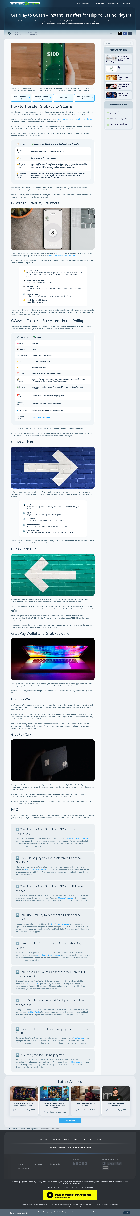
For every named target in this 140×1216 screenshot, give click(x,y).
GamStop (76, 1183)
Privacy (35, 1160)
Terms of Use (36, 1212)
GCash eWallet (62, 98)
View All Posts (70, 1121)
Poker (84, 1139)
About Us (53, 1160)
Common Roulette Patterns (117, 112)
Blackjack (75, 1139)
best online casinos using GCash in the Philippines (75, 119)
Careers (87, 1187)
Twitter (120, 33)
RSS (85, 1163)
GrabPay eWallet (33, 1012)
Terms (19, 1160)
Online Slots (56, 1139)
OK (127, 1212)
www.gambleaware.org (119, 1163)
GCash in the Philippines (41, 417)
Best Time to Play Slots (118, 119)
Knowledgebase (32, 1129)
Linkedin (82, 1163)
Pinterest (80, 1163)
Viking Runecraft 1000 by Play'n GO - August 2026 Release (54, 1105)
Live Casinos (126, 4)
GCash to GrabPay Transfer (41, 98)
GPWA (105, 1167)
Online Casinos (44, 1139)
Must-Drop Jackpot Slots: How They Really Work (24, 1104)
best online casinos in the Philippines (62, 255)
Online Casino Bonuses (57, 1147)
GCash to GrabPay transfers (35, 869)
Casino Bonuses (112, 4)
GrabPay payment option (60, 924)
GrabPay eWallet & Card (83, 98)
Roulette (66, 1139)
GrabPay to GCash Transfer (20, 98)
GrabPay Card (78, 1038)
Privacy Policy (47, 1212)
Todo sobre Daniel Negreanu (116, 1104)
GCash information (78, 1062)
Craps (91, 1139)
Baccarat (98, 1139)
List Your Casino (55, 1164)
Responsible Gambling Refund (118, 125)
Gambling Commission (111, 1164)
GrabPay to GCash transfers (77, 838)
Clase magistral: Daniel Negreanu (85, 1104)
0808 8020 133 (114, 1182)
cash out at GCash (33, 983)
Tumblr (130, 33)
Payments (98, 4)
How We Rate (37, 1164)
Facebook (125, 33)
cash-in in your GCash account (48, 955)
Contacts (20, 1164)
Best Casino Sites (83, 4)
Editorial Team (17, 34)
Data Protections (23, 1168)
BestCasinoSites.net (25, 3)
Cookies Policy (61, 1212)
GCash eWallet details (66, 898)
